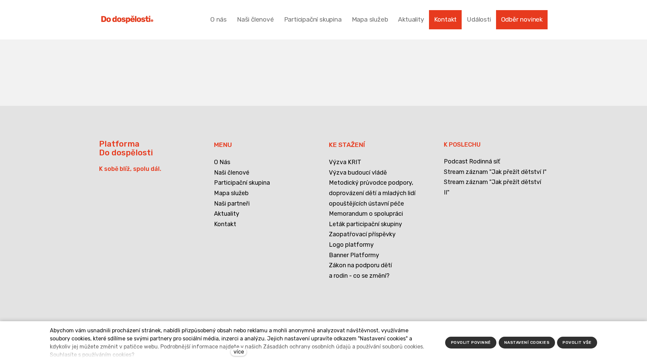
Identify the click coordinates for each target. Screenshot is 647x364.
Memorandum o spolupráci (366, 213)
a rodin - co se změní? (359, 275)
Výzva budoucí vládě (358, 172)
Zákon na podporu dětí (360, 265)
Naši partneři (232, 203)
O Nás (222, 162)
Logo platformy (351, 244)
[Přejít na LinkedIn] (120, 291)
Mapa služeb (231, 193)
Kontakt (225, 224)
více (239, 351)
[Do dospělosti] (127, 19)
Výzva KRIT (345, 162)
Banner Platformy (354, 255)
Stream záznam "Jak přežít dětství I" (495, 172)
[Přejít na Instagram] (137, 291)
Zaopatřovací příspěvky (362, 234)
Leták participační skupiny (365, 224)
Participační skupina (242, 182)
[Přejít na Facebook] (103, 291)
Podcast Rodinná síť (472, 161)
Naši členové (231, 172)
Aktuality (226, 213)
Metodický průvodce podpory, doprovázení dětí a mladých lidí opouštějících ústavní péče (372, 193)
